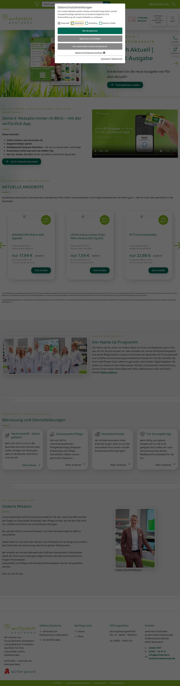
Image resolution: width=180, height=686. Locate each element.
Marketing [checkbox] (93, 23)
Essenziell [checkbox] (65, 23)
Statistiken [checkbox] (79, 23)
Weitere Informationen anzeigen (89, 52)
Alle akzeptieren (90, 30)
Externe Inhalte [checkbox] (109, 23)
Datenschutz (117, 58)
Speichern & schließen (90, 38)
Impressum (105, 58)
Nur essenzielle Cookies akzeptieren (90, 46)
